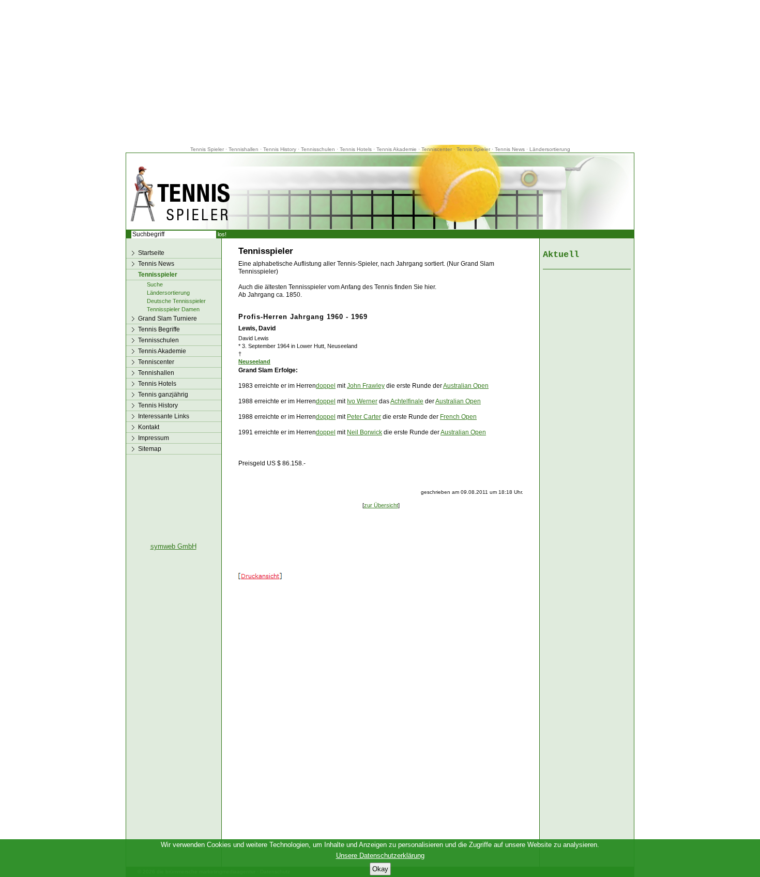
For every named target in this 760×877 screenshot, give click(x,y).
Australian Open (466, 385)
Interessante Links (163, 416)
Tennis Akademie (397, 149)
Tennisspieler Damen (173, 309)
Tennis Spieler (207, 149)
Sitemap (149, 448)
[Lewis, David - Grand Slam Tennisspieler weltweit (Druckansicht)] (260, 577)
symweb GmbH (173, 546)
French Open (458, 416)
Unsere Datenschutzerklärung (380, 855)
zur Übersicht (381, 505)
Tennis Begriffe (159, 329)
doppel (326, 385)
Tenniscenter (436, 149)
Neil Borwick (364, 432)
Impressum (153, 438)
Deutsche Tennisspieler (176, 301)
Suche (155, 284)
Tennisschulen (318, 149)
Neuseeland (254, 361)
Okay (380, 869)
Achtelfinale (406, 401)
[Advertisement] (380, 72)
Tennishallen (244, 149)
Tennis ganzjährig (163, 394)
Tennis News (510, 149)
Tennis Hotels (356, 149)
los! (222, 234)
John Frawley (366, 385)
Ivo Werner (362, 401)
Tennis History (279, 149)
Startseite (151, 252)
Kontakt (148, 427)
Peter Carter (364, 416)
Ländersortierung (549, 149)
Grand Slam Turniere (167, 318)
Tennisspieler (157, 274)
